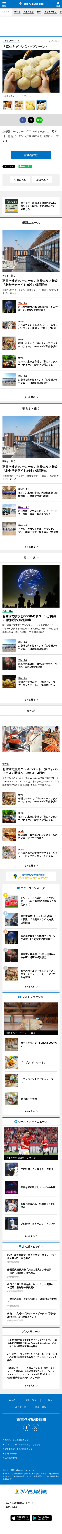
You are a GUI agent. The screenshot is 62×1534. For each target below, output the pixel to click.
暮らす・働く (50, 11)
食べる (17, 11)
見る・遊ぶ (29, 11)
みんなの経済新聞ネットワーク (31, 1491)
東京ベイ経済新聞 (31, 4)
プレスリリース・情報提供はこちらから (23, 1444)
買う (39, 11)
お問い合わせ (11, 1453)
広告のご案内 (11, 1458)
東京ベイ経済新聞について (17, 1440)
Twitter (35, 1427)
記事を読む (31, 155)
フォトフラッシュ (11, 40)
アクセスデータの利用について (19, 1449)
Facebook (26, 1427)
